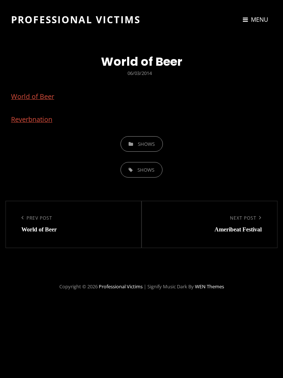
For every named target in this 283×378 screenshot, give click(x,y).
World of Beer (32, 96)
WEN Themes (209, 286)
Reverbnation (31, 119)
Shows (146, 144)
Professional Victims (75, 19)
